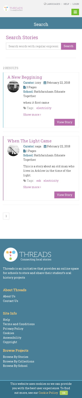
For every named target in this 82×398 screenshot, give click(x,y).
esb (38, 181)
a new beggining (24, 77)
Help (66, 3)
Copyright (10, 342)
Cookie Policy (48, 393)
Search (68, 46)
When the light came (29, 140)
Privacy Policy (13, 329)
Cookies (8, 333)
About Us (9, 296)
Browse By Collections (18, 361)
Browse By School (15, 366)
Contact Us (10, 301)
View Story (64, 122)
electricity (43, 108)
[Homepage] (16, 8)
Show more (31, 114)
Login (76, 3)
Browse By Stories (15, 357)
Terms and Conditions (19, 324)
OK (63, 392)
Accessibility (12, 337)
